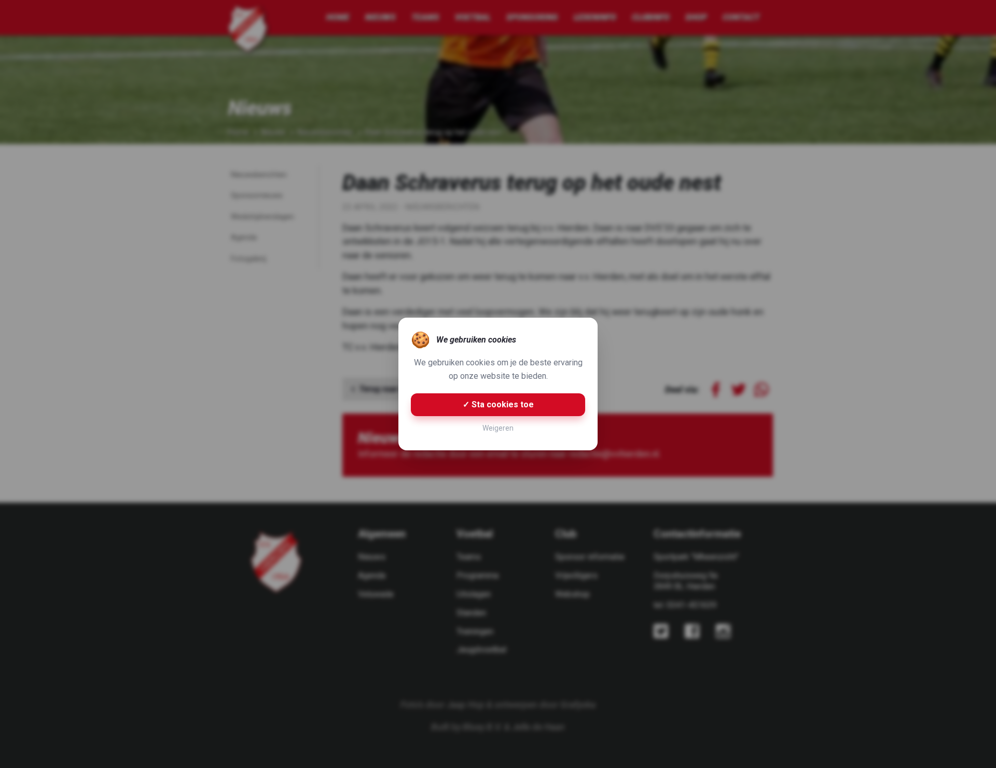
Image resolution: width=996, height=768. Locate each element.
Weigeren (498, 428)
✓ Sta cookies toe (498, 404)
